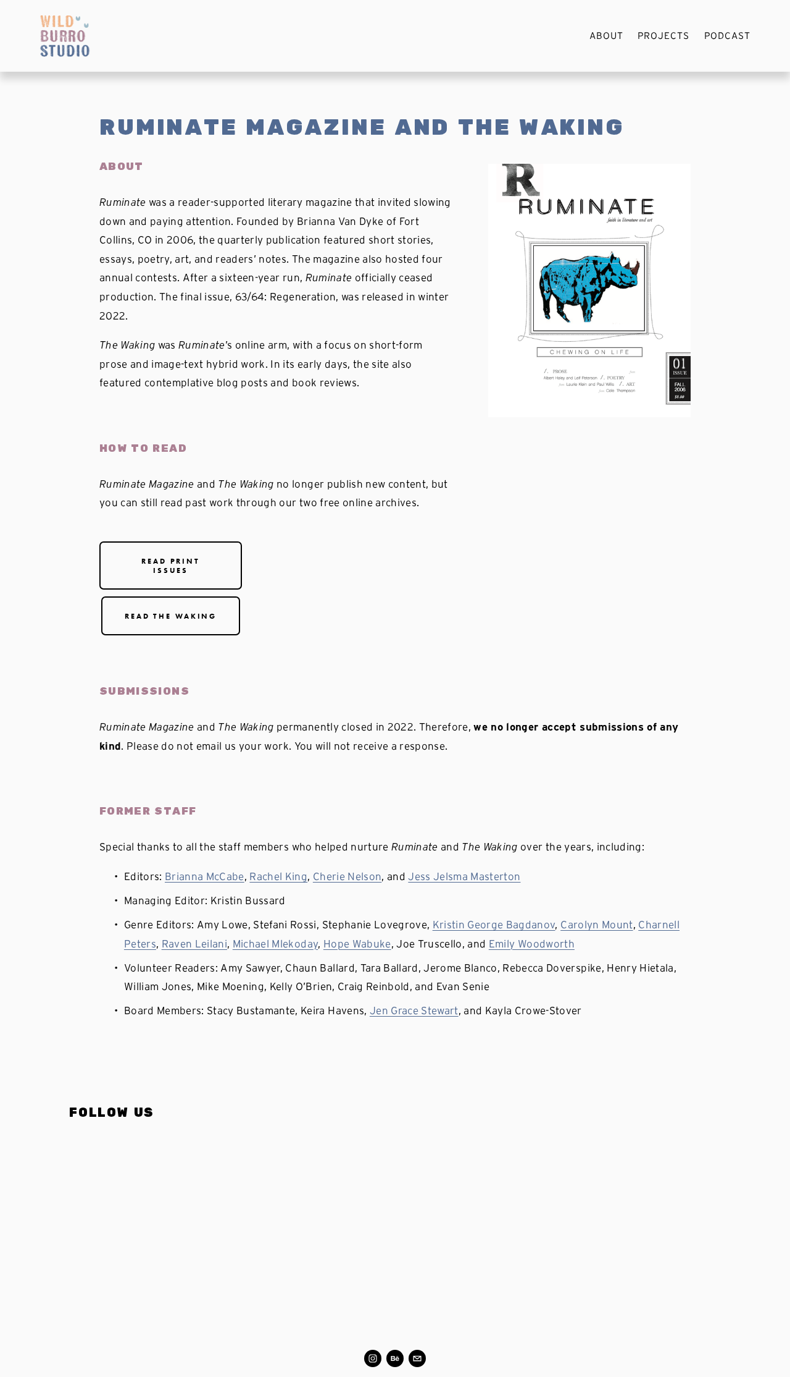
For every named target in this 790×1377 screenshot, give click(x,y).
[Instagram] (372, 1358)
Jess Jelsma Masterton (464, 876)
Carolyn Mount (596, 924)
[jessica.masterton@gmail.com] (417, 1358)
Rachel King (278, 876)
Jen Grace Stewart (414, 1010)
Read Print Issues (170, 565)
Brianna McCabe (204, 876)
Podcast (727, 35)
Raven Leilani (194, 943)
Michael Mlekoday (275, 943)
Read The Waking (171, 616)
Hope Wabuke (357, 943)
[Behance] (395, 1358)
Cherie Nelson (347, 876)
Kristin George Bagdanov (494, 924)
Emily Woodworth (532, 943)
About (606, 35)
